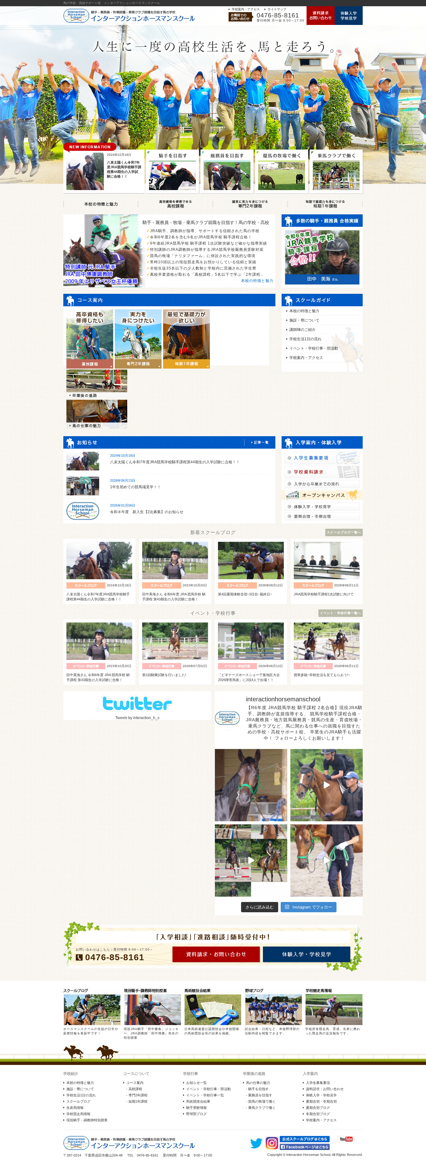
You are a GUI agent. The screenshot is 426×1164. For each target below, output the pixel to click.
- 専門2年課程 (137, 1095)
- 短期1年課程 (137, 1101)
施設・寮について (304, 320)
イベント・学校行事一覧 (205, 1095)
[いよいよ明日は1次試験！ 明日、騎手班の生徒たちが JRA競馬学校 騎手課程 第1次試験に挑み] (251, 860)
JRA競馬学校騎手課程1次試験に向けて (324, 594)
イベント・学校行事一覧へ (340, 613)
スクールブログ (78, 1101)
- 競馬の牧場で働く (261, 1101)
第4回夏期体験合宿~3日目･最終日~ (245, 594)
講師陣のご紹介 (302, 329)
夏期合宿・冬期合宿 (321, 1101)
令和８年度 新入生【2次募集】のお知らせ (146, 512)
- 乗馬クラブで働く (261, 1107)
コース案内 (134, 1083)
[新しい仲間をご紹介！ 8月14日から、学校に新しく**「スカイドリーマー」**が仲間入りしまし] (251, 785)
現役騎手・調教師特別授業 (87, 1120)
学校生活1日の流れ (305, 339)
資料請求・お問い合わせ (325, 1089)
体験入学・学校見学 (321, 1095)
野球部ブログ (196, 1114)
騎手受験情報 (196, 1107)
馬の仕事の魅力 (258, 1083)
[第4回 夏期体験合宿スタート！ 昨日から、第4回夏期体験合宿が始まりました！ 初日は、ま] (326, 860)
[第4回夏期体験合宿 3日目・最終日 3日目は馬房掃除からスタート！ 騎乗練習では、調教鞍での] (326, 785)
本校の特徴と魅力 (257, 281)
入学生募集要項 (318, 1083)
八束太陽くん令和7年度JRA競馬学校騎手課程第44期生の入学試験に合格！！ (175, 462)
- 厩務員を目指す (259, 1095)
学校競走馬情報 (78, 1114)
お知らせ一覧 (196, 1083)
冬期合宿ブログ (318, 1114)
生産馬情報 (75, 1107)
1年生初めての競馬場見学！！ (135, 487)
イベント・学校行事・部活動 (313, 348)
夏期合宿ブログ (318, 1107)
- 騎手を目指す (257, 1089)
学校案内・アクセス (246, 9)
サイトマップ (277, 9)
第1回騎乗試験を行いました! (164, 675)
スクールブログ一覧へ (344, 532)
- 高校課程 (134, 1089)
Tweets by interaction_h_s (137, 718)
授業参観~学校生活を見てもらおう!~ (322, 675)
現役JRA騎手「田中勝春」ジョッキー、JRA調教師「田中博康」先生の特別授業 (151, 1033)
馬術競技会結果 (198, 1101)
